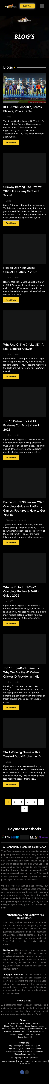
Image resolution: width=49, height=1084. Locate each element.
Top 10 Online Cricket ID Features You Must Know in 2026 (22, 425)
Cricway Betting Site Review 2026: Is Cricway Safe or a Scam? (22, 191)
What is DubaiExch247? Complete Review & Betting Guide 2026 (21, 591)
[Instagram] (27, 1072)
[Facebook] (22, 1072)
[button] (42, 6)
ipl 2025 (9, 601)
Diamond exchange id (16, 520)
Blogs (8, 116)
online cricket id (13, 277)
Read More (11, 142)
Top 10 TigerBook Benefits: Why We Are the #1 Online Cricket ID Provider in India (21, 672)
